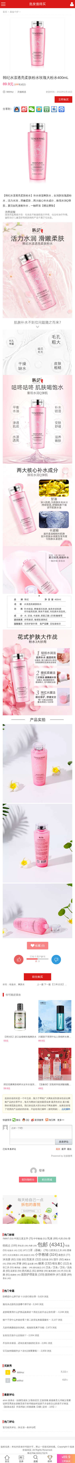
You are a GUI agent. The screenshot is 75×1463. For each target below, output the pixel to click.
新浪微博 (39, 1120)
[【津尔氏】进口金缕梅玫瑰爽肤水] (20, 1016)
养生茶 (23, 1246)
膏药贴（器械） (23, 1267)
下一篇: (56, 984)
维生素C (60, 1263)
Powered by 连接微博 (61, 1156)
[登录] (72, 4)
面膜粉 (15, 1275)
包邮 (51, 1244)
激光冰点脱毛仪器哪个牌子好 (17, 1304)
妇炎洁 (29, 1255)
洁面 (21, 1259)
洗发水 (33, 1259)
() (40, 945)
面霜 (66, 1274)
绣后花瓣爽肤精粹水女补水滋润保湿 (21, 1084)
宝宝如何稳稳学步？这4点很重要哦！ (21, 1351)
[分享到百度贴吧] (54, 109)
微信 (18, 1120)
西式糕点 (29, 1271)
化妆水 (12, 984)
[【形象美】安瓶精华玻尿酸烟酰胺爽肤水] (54, 1064)
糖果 (45, 1263)
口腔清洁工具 (57, 1250)
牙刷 (11, 1263)
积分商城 (47, 1179)
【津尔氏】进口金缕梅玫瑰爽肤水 (20, 1037)
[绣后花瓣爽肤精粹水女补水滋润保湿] (20, 1064)
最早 (64, 1149)
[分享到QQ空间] (39, 109)
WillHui (9, 92)
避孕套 (42, 1271)
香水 (7, 1278)
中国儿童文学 (23, 1238)
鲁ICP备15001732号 (37, 1453)
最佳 (69, 1149)
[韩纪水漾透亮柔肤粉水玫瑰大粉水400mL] (37, 45)
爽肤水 (21, 984)
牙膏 (21, 1263)
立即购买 (63, 99)
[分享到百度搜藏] (62, 109)
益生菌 (32, 1264)
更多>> (60, 1120)
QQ (27, 1120)
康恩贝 (64, 1255)
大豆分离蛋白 (15, 1255)
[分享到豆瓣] (47, 109)
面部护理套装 (32, 1274)
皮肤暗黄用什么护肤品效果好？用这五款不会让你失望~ (29, 1312)
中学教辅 (40, 1238)
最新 (58, 1149)
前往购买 (37, 976)
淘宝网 (52, 1120)
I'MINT (8, 1238)
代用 (62, 1238)
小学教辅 (46, 1254)
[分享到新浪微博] (24, 109)
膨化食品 (39, 1267)
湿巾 (58, 1259)
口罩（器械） (37, 1250)
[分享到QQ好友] (17, 109)
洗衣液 (47, 1259)
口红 (22, 1250)
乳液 (52, 1238)
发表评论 (63, 1141)
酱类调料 (54, 1271)
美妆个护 (14, 12)
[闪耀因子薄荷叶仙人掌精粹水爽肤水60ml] (54, 1016)
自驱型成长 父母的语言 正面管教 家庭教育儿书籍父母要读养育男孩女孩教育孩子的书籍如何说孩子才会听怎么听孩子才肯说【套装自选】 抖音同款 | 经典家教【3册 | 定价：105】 (37, 1403)
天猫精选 (21, 92)
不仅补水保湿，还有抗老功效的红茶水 (21, 1343)
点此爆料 (66, 1109)
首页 (5, 12)
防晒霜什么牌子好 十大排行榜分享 (19, 1296)
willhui (19, 1380)
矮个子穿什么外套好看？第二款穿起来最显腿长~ (26, 1320)
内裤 (33, 1246)
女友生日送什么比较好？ (15, 1335)
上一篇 (40, 984)
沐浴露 (9, 1259)
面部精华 (53, 1274)
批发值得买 (37, 4)
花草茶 (15, 1271)
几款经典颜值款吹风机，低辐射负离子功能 (23, 1327)
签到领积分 (28, 1179)
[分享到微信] (32, 109)
